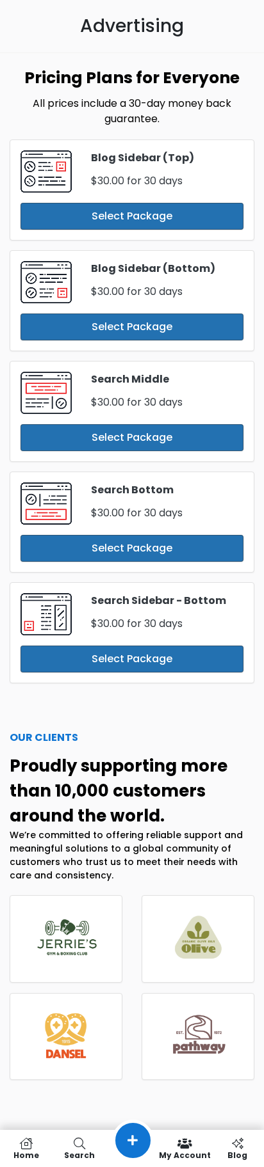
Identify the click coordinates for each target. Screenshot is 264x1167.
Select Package (132, 216)
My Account (185, 1154)
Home (26, 1154)
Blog (237, 1154)
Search (79, 1154)
